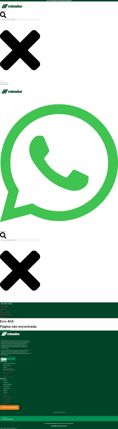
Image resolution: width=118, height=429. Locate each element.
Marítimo (5, 390)
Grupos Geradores (7, 384)
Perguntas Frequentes (8, 369)
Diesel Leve (6, 382)
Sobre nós (3, 309)
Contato (2, 317)
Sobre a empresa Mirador (9, 363)
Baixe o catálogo (5, 312)
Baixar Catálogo (7, 365)
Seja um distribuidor (6, 314)
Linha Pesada (6, 388)
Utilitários (5, 392)
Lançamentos (4, 306)
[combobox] (20, 19)
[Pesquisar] (1, 81)
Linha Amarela (6, 386)
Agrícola (5, 380)
